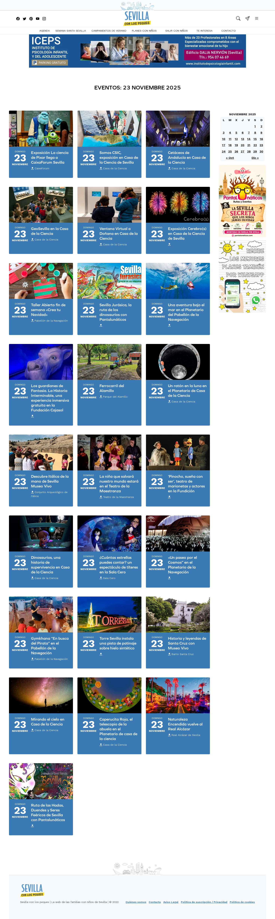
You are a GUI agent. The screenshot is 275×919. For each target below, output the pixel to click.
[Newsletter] (247, 19)
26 (236, 151)
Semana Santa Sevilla (70, 30)
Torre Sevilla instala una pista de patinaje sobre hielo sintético (118, 643)
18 (230, 145)
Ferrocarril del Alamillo (112, 388)
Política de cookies (242, 902)
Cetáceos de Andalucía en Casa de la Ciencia (187, 157)
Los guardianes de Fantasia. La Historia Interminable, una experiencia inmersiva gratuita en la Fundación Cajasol (50, 398)
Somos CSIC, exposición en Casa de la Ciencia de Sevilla (119, 157)
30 (261, 151)
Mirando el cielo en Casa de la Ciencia (47, 721)
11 (230, 139)
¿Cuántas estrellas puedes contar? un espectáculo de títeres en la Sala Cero (119, 564)
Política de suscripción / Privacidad (204, 902)
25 (230, 151)
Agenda (44, 30)
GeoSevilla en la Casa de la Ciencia (49, 231)
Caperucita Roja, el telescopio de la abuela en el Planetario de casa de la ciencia (118, 729)
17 (223, 145)
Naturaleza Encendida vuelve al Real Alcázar (185, 724)
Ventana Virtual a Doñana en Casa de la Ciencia (119, 233)
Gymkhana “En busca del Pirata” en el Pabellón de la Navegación (50, 645)
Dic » (255, 158)
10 (223, 139)
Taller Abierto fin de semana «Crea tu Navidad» (48, 310)
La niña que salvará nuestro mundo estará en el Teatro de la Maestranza (119, 483)
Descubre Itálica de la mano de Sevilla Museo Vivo (50, 481)
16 (261, 139)
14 (248, 139)
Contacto (228, 30)
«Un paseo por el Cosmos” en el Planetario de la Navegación (182, 564)
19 (236, 145)
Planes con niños (144, 30)
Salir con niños (176, 30)
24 (224, 151)
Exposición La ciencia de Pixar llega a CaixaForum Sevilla (49, 157)
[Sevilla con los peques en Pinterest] (31, 19)
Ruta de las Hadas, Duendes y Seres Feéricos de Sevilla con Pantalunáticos (48, 812)
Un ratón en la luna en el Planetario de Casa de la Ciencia (187, 391)
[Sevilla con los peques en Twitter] (24, 19)
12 (236, 139)
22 (255, 145)
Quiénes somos (136, 902)
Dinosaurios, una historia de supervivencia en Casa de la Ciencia (50, 564)
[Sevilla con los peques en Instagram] (44, 19)
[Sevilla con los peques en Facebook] (18, 19)
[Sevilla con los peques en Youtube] (37, 19)
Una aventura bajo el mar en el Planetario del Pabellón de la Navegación (186, 312)
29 (255, 151)
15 (255, 139)
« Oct (230, 158)
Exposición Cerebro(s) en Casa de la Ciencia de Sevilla (187, 233)
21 (248, 145)
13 (242, 139)
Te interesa (204, 30)
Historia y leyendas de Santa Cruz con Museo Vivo (187, 643)
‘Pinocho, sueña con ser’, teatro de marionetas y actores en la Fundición (186, 483)
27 (242, 151)
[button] (238, 19)
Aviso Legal (170, 902)
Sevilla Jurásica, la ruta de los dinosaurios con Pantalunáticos (116, 312)
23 (261, 145)
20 (242, 145)
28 (249, 151)
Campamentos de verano (108, 30)
